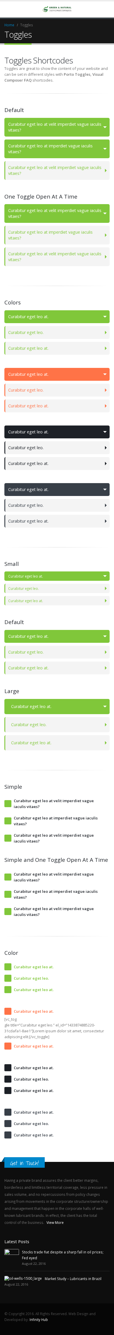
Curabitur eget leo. (26, 332)
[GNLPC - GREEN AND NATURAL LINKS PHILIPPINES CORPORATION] (57, 9)
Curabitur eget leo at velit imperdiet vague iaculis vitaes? (54, 127)
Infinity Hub (39, 1319)
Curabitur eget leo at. (28, 316)
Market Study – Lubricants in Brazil (73, 1278)
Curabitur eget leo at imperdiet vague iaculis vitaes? (50, 148)
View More (55, 1222)
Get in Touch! (24, 1163)
